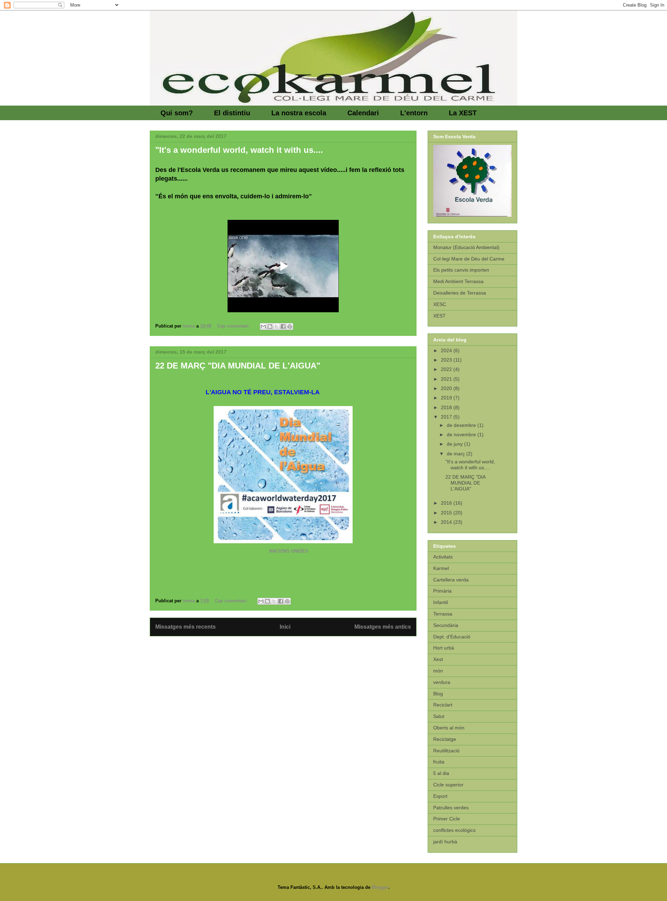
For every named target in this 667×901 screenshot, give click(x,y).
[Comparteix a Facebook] (283, 326)
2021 (447, 379)
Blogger (380, 887)
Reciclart (442, 705)
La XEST (463, 113)
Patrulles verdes (451, 807)
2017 (447, 417)
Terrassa (442, 614)
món (438, 670)
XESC (439, 304)
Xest (438, 659)
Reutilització (446, 750)
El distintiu (232, 113)
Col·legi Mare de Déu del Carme (468, 259)
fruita (438, 761)
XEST (439, 316)
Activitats (443, 557)
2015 (447, 512)
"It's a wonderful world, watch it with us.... (239, 150)
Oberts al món (448, 727)
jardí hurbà (445, 841)
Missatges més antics (382, 627)
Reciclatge (444, 739)
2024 (447, 350)
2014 (447, 522)
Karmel (441, 568)
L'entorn (414, 113)
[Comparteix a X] (276, 326)
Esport (440, 796)
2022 (447, 369)
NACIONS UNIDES (262, 551)
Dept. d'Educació (451, 636)
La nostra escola (298, 113)
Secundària (445, 625)
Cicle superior (448, 784)
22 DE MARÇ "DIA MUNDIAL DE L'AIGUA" (237, 365)
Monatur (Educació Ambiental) (466, 247)
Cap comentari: (234, 326)
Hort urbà (443, 648)
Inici (285, 627)
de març (456, 453)
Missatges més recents (185, 627)
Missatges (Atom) (300, 644)
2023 (447, 360)
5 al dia (441, 773)
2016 (447, 503)
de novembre (462, 434)
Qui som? (176, 113)
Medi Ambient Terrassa (458, 281)
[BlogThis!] (269, 326)
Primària (442, 591)
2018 (447, 407)
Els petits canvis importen (461, 270)
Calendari (363, 113)
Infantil (440, 602)
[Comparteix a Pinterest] (289, 326)
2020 (447, 388)
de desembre (462, 425)
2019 (447, 397)
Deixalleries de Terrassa (459, 293)
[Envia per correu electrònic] (263, 326)
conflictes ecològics (454, 830)
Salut (438, 716)
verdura (441, 682)
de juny (455, 444)
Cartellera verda (451, 579)
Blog (438, 693)
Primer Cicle (446, 818)
